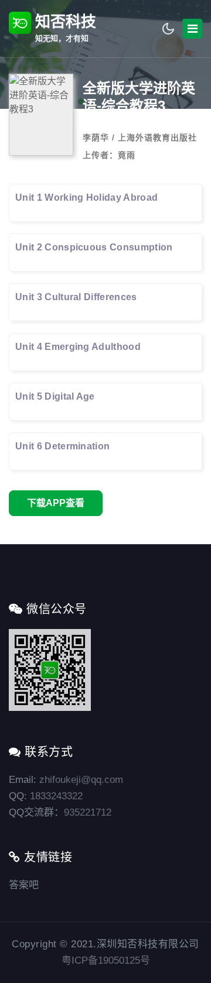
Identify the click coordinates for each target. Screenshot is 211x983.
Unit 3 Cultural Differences (76, 297)
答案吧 (24, 885)
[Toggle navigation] (192, 29)
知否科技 (63, 28)
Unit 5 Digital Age (55, 396)
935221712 (87, 812)
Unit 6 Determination (62, 446)
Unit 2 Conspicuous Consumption (94, 247)
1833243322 (56, 796)
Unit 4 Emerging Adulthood (78, 347)
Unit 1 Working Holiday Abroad (86, 197)
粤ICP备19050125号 (106, 960)
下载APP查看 (55, 503)
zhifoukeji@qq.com (81, 779)
